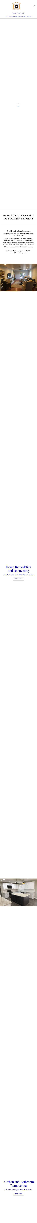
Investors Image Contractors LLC (19, 16)
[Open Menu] (34, 5)
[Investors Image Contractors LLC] (16, 6)
